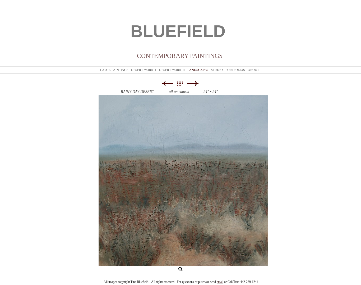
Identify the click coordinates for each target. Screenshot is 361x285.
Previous (167, 83)
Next (192, 83)
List (182, 83)
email (220, 282)
